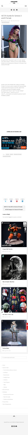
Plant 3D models (6, 396)
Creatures (5, 379)
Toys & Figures (6, 382)
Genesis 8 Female (6, 156)
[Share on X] (5, 200)
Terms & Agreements (6, 404)
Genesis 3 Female (17, 154)
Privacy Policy (5, 401)
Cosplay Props (6, 377)
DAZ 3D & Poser (5, 22)
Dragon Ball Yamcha (7, 249)
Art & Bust (5, 372)
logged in (10, 217)
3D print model (5, 367)
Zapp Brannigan (16, 20)
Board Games (6, 374)
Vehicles (5, 387)
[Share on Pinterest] (17, 200)
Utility (4, 384)
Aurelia (7, 154)
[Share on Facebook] (11, 200)
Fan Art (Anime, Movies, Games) (10, 370)
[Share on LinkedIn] (22, 200)
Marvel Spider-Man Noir (8, 281)
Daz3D (11, 154)
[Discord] (16, 10)
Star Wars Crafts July (8, 314)
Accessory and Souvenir (8, 394)
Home (3, 365)
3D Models (4, 392)
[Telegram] (11, 10)
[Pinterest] (14, 10)
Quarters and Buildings (8, 399)
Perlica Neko (6, 348)
